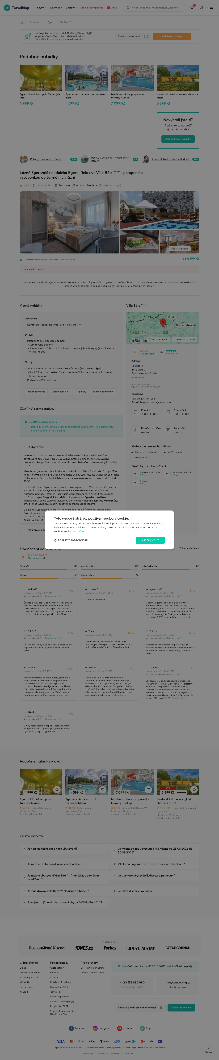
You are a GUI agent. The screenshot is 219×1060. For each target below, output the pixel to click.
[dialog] (109, 529)
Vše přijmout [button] (150, 540)
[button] (71, 540)
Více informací (80, 531)
